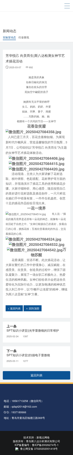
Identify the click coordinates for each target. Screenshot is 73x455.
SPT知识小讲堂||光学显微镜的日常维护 (33, 330)
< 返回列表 (14, 308)
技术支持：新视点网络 (36, 437)
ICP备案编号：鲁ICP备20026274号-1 (37, 445)
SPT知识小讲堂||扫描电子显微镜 (28, 355)
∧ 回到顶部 (32, 308)
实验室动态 (9, 37)
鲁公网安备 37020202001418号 (39, 448)
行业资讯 (24, 37)
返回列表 (36, 375)
